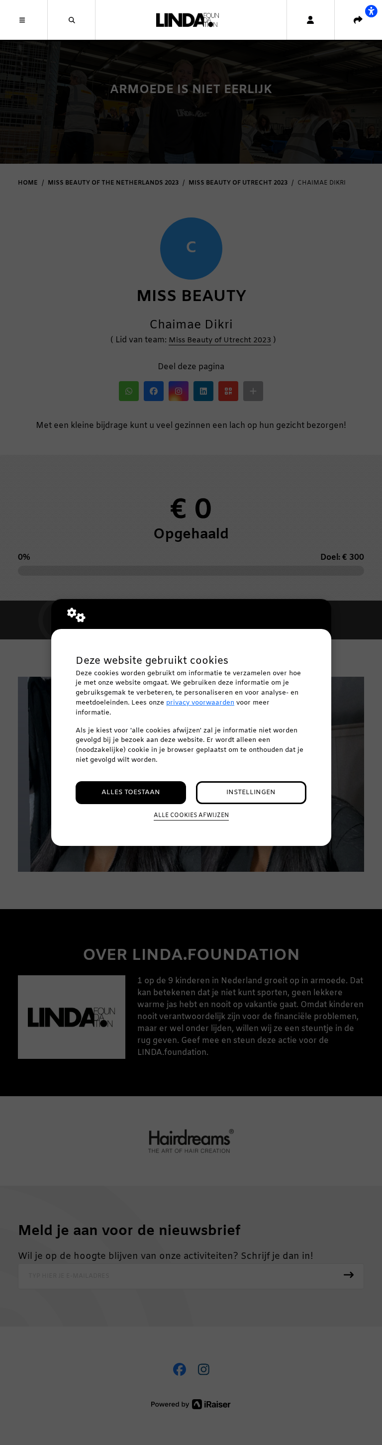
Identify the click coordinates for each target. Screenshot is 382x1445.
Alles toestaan (130, 792)
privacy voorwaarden (200, 703)
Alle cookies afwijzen (191, 816)
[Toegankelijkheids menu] (371, 11)
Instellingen (251, 792)
